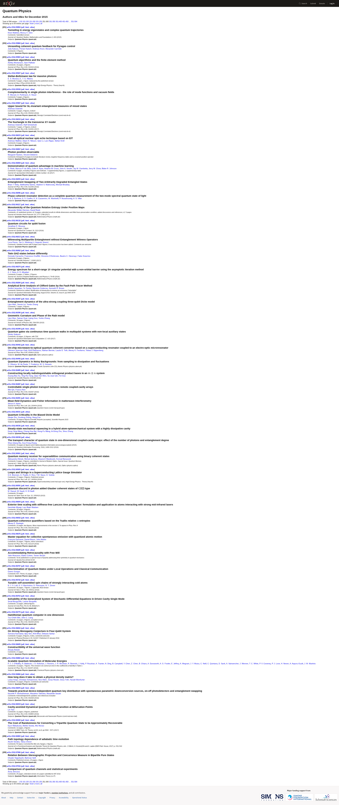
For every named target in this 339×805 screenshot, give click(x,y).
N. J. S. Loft (13, 585)
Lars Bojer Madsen (30, 507)
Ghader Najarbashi (16, 758)
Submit (313, 3)
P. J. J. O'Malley (14, 663)
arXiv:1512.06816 (14, 628)
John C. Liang (27, 618)
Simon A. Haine (14, 404)
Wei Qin (11, 390)
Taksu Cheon (26, 742)
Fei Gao (62, 376)
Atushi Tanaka (14, 742)
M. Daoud (12, 491)
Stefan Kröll (59, 141)
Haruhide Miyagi (14, 507)
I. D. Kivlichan (38, 663)
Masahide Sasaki (54, 693)
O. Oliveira (12, 364)
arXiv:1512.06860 (14, 658)
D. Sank (222, 663)
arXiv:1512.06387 (14, 299)
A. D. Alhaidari (23, 272)
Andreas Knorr (38, 49)
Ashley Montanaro (15, 63)
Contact (20, 798)
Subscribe (31, 798)
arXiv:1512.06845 (14, 644)
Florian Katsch (25, 49)
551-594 (74, 22)
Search (304, 3)
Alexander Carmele (53, 49)
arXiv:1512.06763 (14, 596)
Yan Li (21, 242)
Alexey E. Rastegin (16, 523)
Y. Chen (127, 663)
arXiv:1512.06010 (14, 119)
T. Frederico (34, 364)
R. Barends (72, 663)
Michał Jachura (30, 459)
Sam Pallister (29, 63)
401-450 (65, 22)
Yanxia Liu (21, 304)
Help (11, 798)
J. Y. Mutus (194, 663)
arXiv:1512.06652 (14, 518)
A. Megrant (184, 663)
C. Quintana (213, 663)
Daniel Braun (29, 539)
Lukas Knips (13, 680)
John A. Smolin (66, 168)
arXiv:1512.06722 (14, 580)
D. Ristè (11, 168)
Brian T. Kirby (13, 185)
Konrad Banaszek (63, 459)
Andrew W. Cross (51, 168)
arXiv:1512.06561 (14, 453)
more (37, 24)
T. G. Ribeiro (27, 79)
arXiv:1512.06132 (14, 221)
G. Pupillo (24, 475)
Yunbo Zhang (32, 304)
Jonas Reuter (53, 680)
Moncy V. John (26, 33)
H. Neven (285, 663)
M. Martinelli (53, 198)
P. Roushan (90, 663)
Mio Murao (39, 726)
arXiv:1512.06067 (14, 149)
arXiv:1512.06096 (14, 193)
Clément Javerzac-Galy (17, 350)
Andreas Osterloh (15, 109)
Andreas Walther (15, 141)
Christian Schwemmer (28, 680)
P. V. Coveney (265, 663)
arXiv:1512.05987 (14, 103)
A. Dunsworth (153, 663)
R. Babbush (27, 663)
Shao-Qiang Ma (14, 443)
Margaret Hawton (15, 155)
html (27, 27)
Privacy (52, 798)
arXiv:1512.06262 (14, 251)
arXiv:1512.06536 (14, 426)
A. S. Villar (77, 198)
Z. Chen (134, 663)
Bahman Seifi (30, 758)
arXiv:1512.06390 (14, 313)
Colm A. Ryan (37, 168)
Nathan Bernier (48, 350)
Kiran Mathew (13, 33)
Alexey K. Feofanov (76, 350)
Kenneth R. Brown (56, 288)
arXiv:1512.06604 (14, 502)
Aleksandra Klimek (15, 459)
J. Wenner (244, 663)
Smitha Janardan (15, 288)
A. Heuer (33, 95)
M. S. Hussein (46, 364)
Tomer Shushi (39, 555)
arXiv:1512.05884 (14, 43)
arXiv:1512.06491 (14, 398)
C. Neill (203, 663)
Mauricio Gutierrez (40, 288)
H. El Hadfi (29, 491)
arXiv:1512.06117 (14, 205)
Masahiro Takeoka (38, 693)
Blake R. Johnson (109, 168)
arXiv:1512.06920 (14, 720)
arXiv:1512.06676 (14, 534)
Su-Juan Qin (52, 376)
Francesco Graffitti (32, 256)
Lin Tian (11, 710)
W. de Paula (23, 364)
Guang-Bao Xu (14, 376)
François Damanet (15, 539)
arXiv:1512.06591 (14, 486)
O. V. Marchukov (25, 585)
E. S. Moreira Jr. (14, 79)
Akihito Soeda (28, 726)
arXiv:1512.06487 (14, 384)
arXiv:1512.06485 (14, 370)
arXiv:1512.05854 (14, 27)
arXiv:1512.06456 (14, 359)
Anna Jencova (14, 772)
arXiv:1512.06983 (14, 736)
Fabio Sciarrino (84, 256)
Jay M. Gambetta (80, 168)
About (3, 798)
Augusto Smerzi (41, 242)
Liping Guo (32, 318)
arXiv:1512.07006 (14, 752)
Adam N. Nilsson (29, 141)
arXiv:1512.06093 (14, 179)
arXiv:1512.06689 (14, 550)
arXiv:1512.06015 (14, 135)
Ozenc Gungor (14, 571)
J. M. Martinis (310, 663)
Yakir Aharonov (14, 555)
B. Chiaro (143, 663)
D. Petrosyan (39, 585)
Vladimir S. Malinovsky (45, 185)
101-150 (26, 22)
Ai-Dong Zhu (56, 431)
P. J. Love (276, 663)
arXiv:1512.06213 (14, 237)
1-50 (20, 22)
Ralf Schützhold (30, 125)
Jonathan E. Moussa (16, 226)
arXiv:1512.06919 (14, 704)
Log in (332, 3)
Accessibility (63, 798)
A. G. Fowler (165, 663)
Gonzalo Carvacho (15, 256)
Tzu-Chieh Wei (14, 618)
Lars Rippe (49, 141)
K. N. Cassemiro (40, 198)
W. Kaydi (20, 491)
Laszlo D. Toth (62, 350)
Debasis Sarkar (48, 634)
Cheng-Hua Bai (30, 431)
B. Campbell (117, 663)
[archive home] (9, 3)
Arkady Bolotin (14, 650)
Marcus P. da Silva (23, 168)
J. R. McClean (61, 663)
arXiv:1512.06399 (14, 329)
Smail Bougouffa (15, 601)
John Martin (41, 539)
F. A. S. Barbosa (14, 198)
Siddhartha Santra (27, 185)
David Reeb (35, 210)
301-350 (52, 22)
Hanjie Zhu (12, 417)
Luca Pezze (13, 242)
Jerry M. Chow (95, 168)
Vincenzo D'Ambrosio (50, 256)
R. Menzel (12, 95)
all (41, 24)
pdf (23, 27)
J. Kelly (81, 663)
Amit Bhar (37, 634)
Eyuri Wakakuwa (15, 726)
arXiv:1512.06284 (14, 283)
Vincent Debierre (30, 155)
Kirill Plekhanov (34, 350)
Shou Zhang (68, 431)
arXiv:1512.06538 (14, 437)
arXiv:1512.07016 (14, 766)
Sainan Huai (22, 318)
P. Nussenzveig (66, 198)
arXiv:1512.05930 (14, 89)
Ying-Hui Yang (27, 376)
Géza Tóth (64, 680)
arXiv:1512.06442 (14, 345)
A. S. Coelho (27, 198)
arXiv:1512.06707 (14, 566)
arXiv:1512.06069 (14, 163)
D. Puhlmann (22, 95)
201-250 (39, 22)
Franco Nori (20, 390)
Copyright (42, 798)
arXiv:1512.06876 (14, 688)
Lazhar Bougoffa (30, 601)
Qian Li (40, 141)
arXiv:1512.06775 (14, 612)
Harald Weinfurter (77, 680)
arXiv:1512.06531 (14, 412)
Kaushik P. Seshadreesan (18, 693)
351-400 (59, 22)
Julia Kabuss (13, 49)
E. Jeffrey (175, 663)
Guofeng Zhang (24, 417)
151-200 (32, 22)
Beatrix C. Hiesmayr (68, 256)
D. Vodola (50, 475)
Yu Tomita (27, 288)
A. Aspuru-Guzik (296, 663)
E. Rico (32, 475)
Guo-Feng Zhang (29, 443)
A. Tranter (100, 663)
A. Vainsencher (232, 663)
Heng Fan (36, 417)
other (32, 27)
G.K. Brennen (13, 475)
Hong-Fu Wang (43, 431)
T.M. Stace (40, 475)
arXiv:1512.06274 (14, 267)
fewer (32, 24)
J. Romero (49, 663)
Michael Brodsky (63, 185)
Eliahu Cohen (27, 555)
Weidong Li (29, 242)
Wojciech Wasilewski (46, 459)
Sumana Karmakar (15, 634)
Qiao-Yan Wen (40, 376)
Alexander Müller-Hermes (18, 210)
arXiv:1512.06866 (14, 674)
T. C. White (253, 663)
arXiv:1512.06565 (14, 469)
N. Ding (108, 663)
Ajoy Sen (28, 634)
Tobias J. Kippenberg (94, 350)
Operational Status (79, 797)
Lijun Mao (12, 304)
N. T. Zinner (50, 585)
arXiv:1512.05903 (14, 57)
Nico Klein (42, 680)
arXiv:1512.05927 (14, 73)
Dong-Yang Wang (15, 431)
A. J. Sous (12, 272)
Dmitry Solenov (14, 334)
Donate (322, 3)
